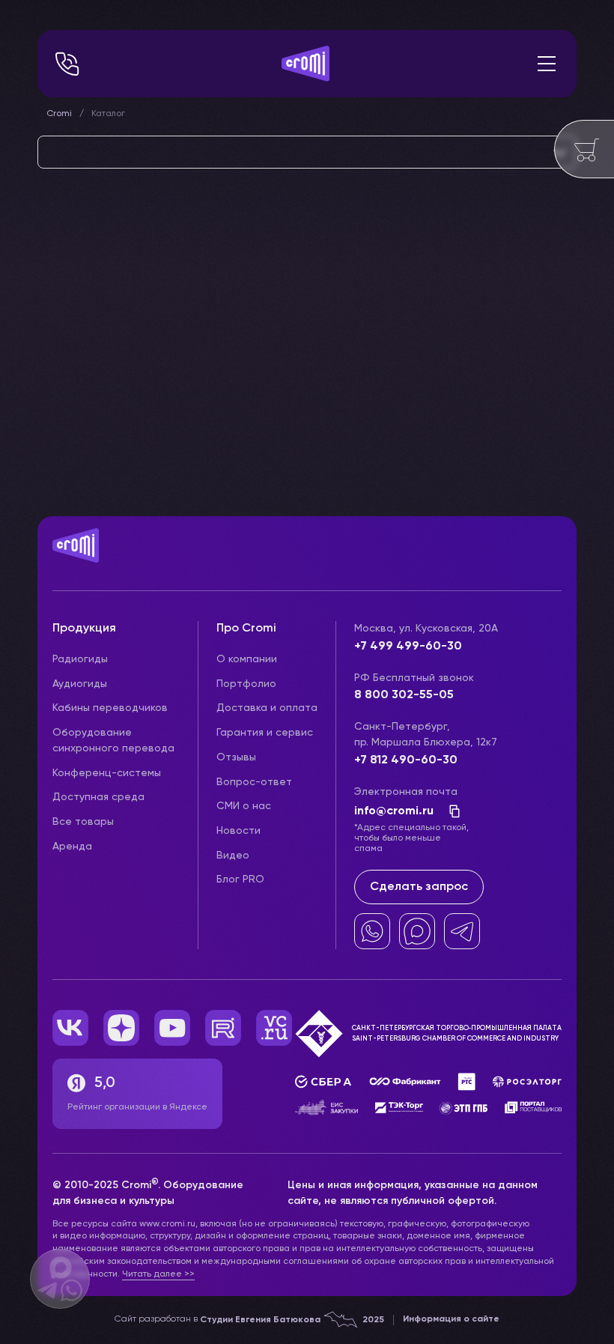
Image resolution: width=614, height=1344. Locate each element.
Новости (238, 831)
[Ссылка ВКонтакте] (70, 1028)
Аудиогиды (79, 684)
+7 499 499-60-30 (408, 647)
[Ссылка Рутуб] (223, 1028)
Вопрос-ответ (254, 782)
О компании (246, 659)
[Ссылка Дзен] (121, 1028)
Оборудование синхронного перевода (113, 740)
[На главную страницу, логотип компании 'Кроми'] (305, 63)
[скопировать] (450, 811)
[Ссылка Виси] (274, 1028)
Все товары (83, 822)
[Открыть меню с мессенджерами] (60, 1279)
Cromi (59, 113)
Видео (232, 855)
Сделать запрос (419, 887)
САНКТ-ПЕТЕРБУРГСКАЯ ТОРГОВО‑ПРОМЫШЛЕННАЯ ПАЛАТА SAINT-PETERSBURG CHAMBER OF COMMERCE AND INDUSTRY (457, 1033)
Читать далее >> (158, 1274)
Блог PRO (240, 879)
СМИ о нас (243, 806)
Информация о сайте (451, 1319)
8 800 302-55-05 (404, 695)
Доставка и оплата (266, 708)
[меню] (547, 64)
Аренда (72, 846)
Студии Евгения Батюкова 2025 (292, 1320)
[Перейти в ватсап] (372, 931)
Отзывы (236, 757)
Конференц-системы (106, 773)
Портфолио (246, 684)
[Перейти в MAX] (417, 931)
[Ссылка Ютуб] (172, 1028)
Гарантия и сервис (264, 732)
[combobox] (307, 152)
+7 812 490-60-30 (406, 760)
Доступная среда (98, 797)
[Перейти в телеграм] (462, 931)
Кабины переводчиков (110, 708)
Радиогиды (80, 659)
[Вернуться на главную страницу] (307, 561)
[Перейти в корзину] (584, 149)
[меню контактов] (67, 64)
